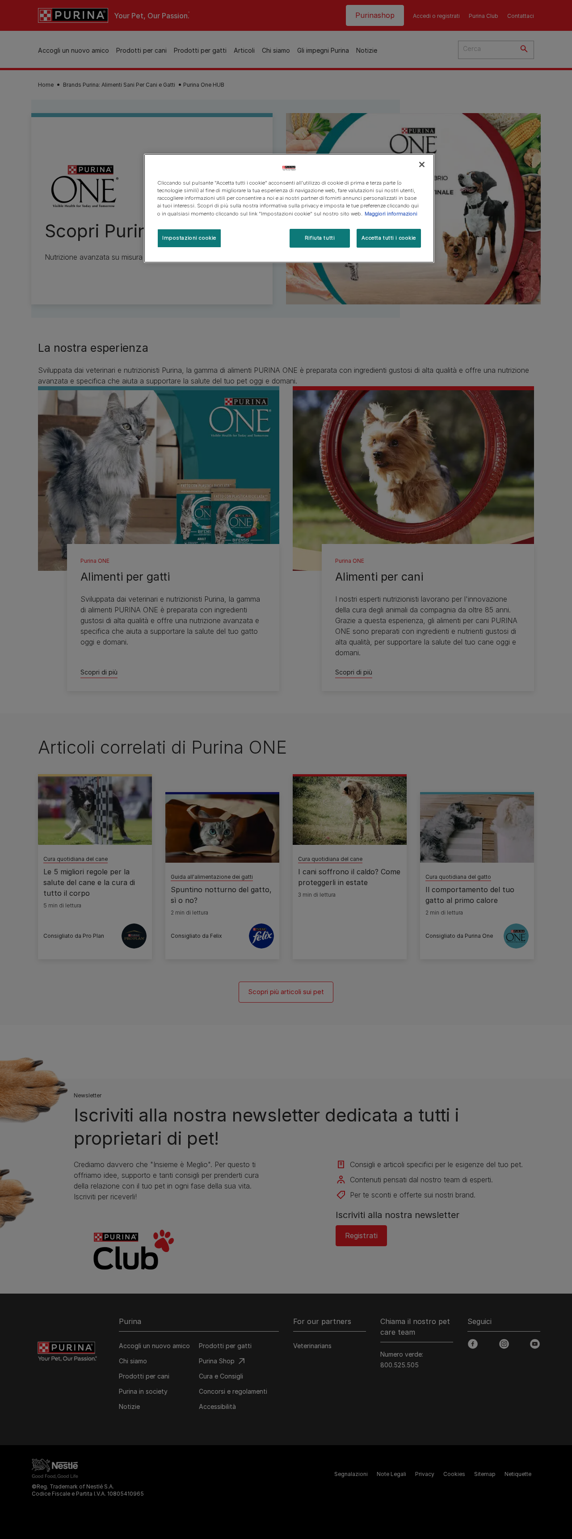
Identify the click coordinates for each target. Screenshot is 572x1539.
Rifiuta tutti (320, 238)
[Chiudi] (422, 164)
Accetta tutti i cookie (389, 238)
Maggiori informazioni (391, 214)
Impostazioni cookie (189, 238)
